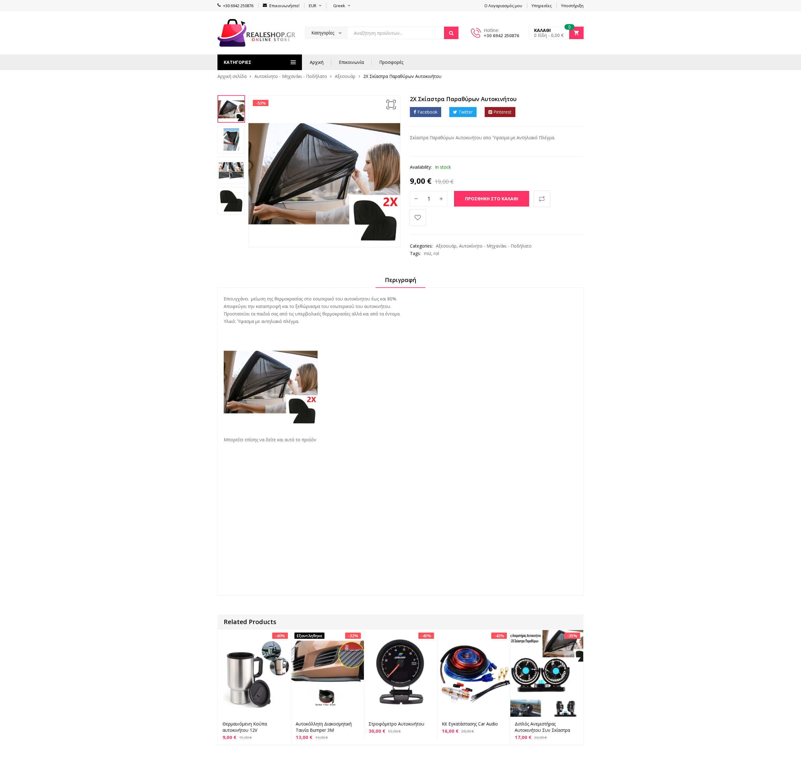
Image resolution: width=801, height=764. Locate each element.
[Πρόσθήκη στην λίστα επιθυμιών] (418, 217)
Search (451, 33)
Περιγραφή (400, 280)
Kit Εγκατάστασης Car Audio (470, 724)
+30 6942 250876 (501, 35)
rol (436, 253)
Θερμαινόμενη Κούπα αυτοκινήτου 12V (244, 727)
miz (427, 253)
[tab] (400, 282)
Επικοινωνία (351, 62)
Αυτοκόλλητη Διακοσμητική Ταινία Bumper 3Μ (324, 727)
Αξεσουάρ (345, 76)
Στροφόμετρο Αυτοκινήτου (396, 724)
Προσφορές (391, 62)
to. (245, 491)
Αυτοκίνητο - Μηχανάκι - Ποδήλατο (290, 76)
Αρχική (317, 62)
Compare (542, 199)
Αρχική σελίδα (232, 76)
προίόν (309, 440)
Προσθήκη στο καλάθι (491, 199)
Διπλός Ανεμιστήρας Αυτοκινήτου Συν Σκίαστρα (542, 727)
